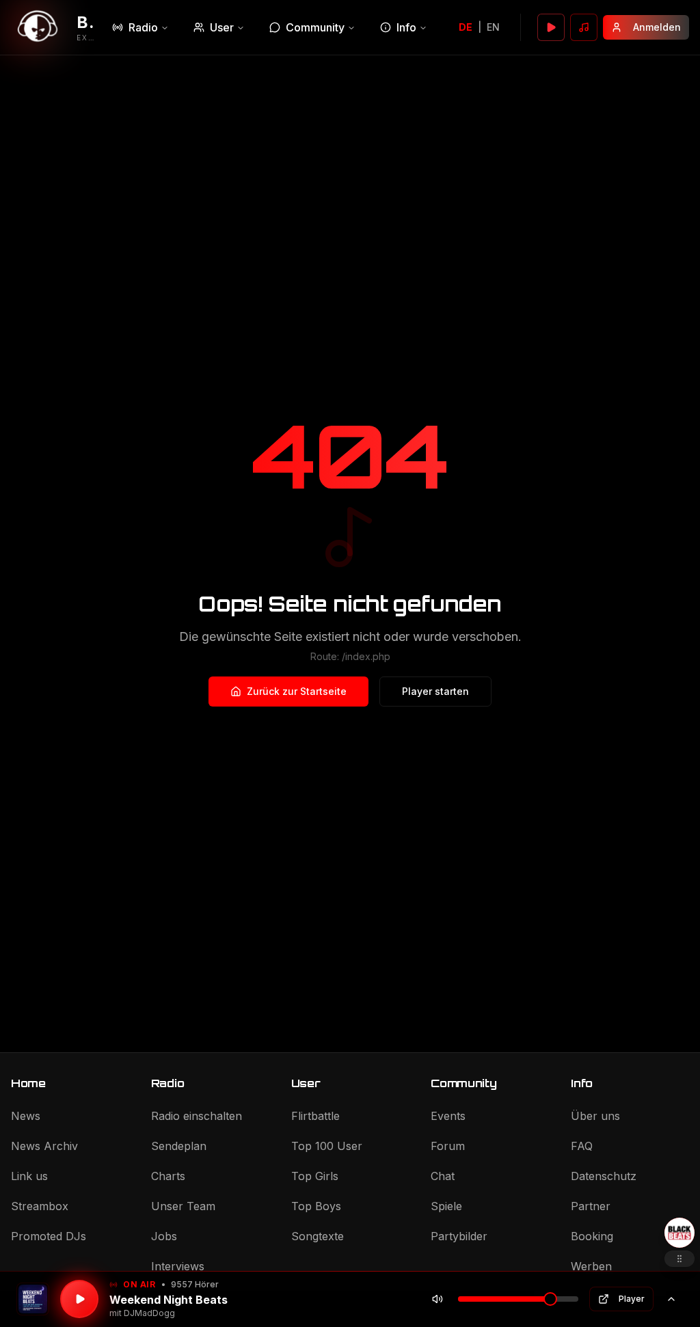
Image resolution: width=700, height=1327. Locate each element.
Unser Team (183, 1206)
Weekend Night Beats (168, 1300)
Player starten (435, 691)
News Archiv (44, 1146)
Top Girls (314, 1176)
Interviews (177, 1266)
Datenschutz (603, 1176)
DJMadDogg (149, 1313)
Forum (448, 1146)
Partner (590, 1206)
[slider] (550, 1299)
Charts (168, 1176)
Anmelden (657, 27)
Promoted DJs (48, 1236)
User (222, 27)
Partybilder (459, 1236)
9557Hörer (195, 1284)
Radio (143, 27)
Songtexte (317, 1236)
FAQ (582, 1146)
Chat (443, 1176)
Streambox (39, 1206)
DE (465, 27)
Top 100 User (326, 1146)
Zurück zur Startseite (297, 691)
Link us (29, 1176)
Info (406, 27)
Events (448, 1116)
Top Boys (316, 1206)
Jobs (164, 1236)
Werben (591, 1266)
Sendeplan (178, 1146)
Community (315, 27)
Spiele (446, 1206)
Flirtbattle (315, 1116)
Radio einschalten (196, 1116)
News (25, 1116)
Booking (592, 1236)
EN (493, 27)
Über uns (595, 1116)
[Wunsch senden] (583, 27)
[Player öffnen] (551, 27)
